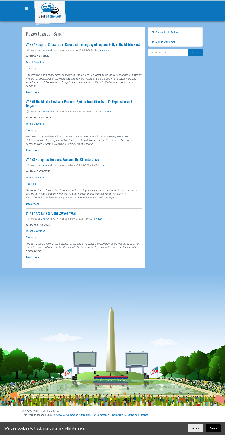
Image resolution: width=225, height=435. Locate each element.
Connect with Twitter (166, 32)
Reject (213, 428)
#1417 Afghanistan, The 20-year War (51, 213)
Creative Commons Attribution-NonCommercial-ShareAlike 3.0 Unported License (102, 415)
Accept (195, 428)
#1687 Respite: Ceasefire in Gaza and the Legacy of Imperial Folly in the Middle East (83, 44)
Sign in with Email (165, 41)
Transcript (31, 68)
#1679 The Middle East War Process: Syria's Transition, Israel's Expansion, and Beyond (79, 104)
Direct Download (35, 62)
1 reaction (104, 50)
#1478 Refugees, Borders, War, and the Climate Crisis (62, 159)
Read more (32, 92)
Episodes (46, 50)
